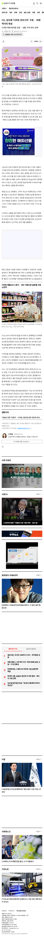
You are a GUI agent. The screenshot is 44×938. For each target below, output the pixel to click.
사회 (38, 12)
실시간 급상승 (31, 648)
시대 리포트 (6, 460)
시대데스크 (6, 831)
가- (32, 41)
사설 (3, 759)
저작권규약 (11, 911)
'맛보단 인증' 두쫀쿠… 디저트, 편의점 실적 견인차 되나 (21, 417)
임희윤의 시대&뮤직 (10, 575)
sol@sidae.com (18, 434)
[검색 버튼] (37, 3)
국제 (33, 12)
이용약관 (4, 911)
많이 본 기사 (13, 648)
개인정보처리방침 (21, 911)
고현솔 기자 (7, 31)
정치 (10, 12)
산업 (20, 12)
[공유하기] (33, 3)
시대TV (5, 494)
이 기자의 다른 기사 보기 (20, 441)
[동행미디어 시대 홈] (8, 3)
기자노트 (5, 869)
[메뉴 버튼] (40, 3)
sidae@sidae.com (23, 428)
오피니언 (4, 12)
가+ (40, 41)
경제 (15, 12)
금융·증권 (27, 12)
